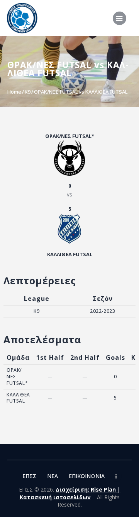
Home (14, 91)
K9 (28, 91)
